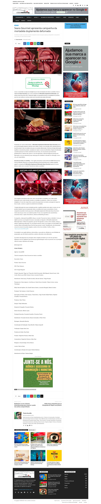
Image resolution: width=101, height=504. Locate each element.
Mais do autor (32, 429)
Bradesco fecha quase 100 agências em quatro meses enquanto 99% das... (79, 113)
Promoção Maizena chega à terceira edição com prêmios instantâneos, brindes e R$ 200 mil (54, 464)
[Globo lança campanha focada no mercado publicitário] (54, 437)
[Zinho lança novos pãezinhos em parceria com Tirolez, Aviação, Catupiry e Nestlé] (21, 455)
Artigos (36, 17)
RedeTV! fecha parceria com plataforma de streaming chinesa (37, 463)
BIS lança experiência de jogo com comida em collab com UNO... (79, 106)
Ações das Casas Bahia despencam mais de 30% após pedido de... (80, 156)
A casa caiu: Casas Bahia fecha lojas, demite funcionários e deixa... (78, 172)
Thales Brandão (19, 39)
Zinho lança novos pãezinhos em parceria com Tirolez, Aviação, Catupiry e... (79, 127)
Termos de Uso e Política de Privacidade (59, 3)
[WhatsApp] (85, 5)
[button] (86, 19)
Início (15, 23)
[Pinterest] (31, 43)
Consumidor (67, 483)
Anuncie (71, 3)
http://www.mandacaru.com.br (28, 415)
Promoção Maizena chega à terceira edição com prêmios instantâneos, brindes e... (79, 142)
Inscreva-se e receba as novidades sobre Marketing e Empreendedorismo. (75, 25)
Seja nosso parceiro (38, 3)
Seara (34, 389)
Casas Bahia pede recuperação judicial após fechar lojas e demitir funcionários (79, 164)
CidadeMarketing (19, 17)
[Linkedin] (78, 5)
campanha (20, 389)
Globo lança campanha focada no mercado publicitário (54, 445)
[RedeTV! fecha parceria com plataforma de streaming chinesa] (38, 455)
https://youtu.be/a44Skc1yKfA (21, 228)
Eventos (17, 20)
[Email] (41, 43)
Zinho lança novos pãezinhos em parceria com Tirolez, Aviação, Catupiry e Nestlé (21, 463)
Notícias (29, 17)
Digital (66, 476)
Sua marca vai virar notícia (26, 3)
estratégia (25, 389)
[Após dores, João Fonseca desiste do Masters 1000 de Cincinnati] (68, 150)
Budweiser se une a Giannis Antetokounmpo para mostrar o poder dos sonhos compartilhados (25, 405)
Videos (64, 17)
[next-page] (61, 430)
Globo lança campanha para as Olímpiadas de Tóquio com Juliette (52, 404)
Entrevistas (71, 17)
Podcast (58, 17)
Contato (76, 3)
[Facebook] (73, 5)
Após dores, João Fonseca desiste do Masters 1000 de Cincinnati (79, 149)
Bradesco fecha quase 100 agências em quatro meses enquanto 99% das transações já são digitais (38, 446)
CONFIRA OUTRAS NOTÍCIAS (21, 429)
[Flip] (45, 43)
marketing (30, 389)
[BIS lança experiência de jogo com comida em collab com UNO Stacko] (21, 437)
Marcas (66, 487)
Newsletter (46, 3)
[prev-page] (59, 430)
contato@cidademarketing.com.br (25, 489)
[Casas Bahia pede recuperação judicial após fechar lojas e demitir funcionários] (68, 164)
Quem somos (15, 3)
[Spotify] (80, 5)
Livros (77, 17)
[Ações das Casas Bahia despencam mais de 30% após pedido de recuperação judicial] (68, 157)
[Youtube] (87, 5)
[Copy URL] (48, 43)
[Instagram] (76, 5)
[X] (82, 5)
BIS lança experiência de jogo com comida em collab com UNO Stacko (21, 446)
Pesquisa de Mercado (69, 481)
